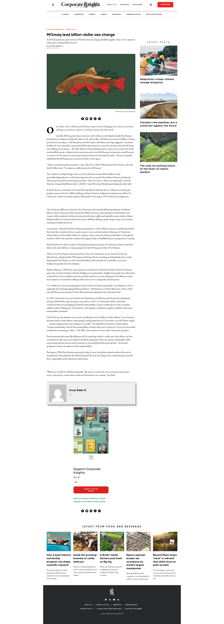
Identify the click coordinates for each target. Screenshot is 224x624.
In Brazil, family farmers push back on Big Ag (111, 558)
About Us (111, 4)
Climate (65, 14)
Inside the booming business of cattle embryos (84, 558)
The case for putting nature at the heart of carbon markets (157, 169)
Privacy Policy (86, 608)
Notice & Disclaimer (133, 608)
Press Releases (131, 604)
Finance (92, 14)
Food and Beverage (55, 29)
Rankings (124, 4)
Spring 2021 (71, 29)
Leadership (79, 14)
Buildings (116, 14)
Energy (104, 14)
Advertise (117, 604)
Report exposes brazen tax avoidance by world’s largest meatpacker (135, 562)
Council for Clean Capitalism (109, 608)
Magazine (137, 4)
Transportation (133, 14)
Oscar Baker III (56, 46)
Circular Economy (154, 14)
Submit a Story (102, 604)
